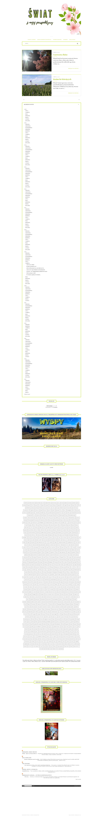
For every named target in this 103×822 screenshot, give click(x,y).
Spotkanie (40, 562)
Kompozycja (76, 594)
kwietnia (27, 115)
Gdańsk (73, 547)
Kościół (45, 510)
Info (47, 589)
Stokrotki (46, 562)
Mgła (50, 606)
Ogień (60, 611)
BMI (29, 572)
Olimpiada (74, 611)
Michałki (54, 606)
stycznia (27, 120)
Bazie (36, 572)
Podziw (33, 619)
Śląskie (28, 542)
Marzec (72, 604)
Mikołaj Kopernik (60, 606)
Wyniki (40, 507)
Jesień (43, 505)
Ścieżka (24, 542)
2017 (25, 302)
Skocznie (66, 626)
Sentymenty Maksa (72, 515)
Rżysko (71, 624)
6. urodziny (34, 569)
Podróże (65, 39)
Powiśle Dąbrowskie (76, 557)
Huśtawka (35, 589)
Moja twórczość (26, 757)
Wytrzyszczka (27, 641)
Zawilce (68, 641)
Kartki (38, 532)
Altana (63, 569)
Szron (49, 631)
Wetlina (77, 636)
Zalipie (38, 517)
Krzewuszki (43, 599)
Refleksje (54, 559)
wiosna (70, 502)
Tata (74, 520)
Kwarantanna (51, 601)
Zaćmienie (76, 641)
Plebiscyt (47, 616)
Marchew (68, 604)
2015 (25, 338)
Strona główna (32, 39)
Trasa (79, 562)
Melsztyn (46, 606)
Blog (65, 510)
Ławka (41, 646)
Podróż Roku (75, 507)
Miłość (78, 552)
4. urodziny (51, 542)
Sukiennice (51, 562)
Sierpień (77, 527)
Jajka (64, 589)
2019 (25, 251)
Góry (43, 502)
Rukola (49, 624)
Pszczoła (68, 621)
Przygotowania (38, 559)
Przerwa (53, 621)
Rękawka (67, 624)
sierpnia (27, 131)
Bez (79, 522)
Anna (71, 569)
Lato (32, 505)
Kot (73, 510)
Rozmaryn (40, 624)
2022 (25, 189)
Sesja (73, 527)
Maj (47, 520)
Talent (59, 537)
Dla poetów (76, 579)
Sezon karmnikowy (38, 626)
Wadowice (31, 636)
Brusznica (53, 574)
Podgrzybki (65, 616)
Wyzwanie (32, 641)
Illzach (43, 589)
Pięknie (62, 557)
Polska (79, 512)
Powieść (66, 619)
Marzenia (77, 604)
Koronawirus (31, 520)
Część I (32, 579)
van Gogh (29, 646)
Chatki (53, 517)
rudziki (25, 646)
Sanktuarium (31, 562)
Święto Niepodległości (40, 542)
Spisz (79, 626)
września (27, 129)
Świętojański (64, 567)
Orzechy (48, 614)
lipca (26, 110)
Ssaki (33, 512)
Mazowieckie (27, 606)
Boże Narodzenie (68, 507)
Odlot (59, 554)
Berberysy (55, 572)
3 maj (24, 569)
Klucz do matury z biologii (50, 594)
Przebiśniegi (25, 537)
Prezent (52, 527)
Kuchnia (75, 599)
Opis (70, 554)
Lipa (63, 532)
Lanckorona (37, 520)
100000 (76, 567)
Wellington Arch (65, 636)
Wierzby (32, 564)
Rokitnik (35, 624)
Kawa (38, 594)
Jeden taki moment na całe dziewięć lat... (35, 268)
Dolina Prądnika (35, 547)
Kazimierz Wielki (43, 532)
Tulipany (24, 522)
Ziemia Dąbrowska (77, 564)
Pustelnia (77, 621)
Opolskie (34, 614)
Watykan (59, 636)
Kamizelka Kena (25, 770)
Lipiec (57, 552)
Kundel (33, 601)
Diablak (59, 579)
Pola (59, 502)
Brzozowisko (58, 574)
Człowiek (36, 579)
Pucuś (73, 621)
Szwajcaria (53, 631)
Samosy (75, 624)
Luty (60, 525)
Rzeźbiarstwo (58, 624)
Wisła (79, 537)
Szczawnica (65, 562)
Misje (69, 606)
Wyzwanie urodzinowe (48, 522)
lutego (27, 119)
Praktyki (28, 559)
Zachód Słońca (26, 510)
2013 (25, 379)
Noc (78, 532)
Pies (54, 515)
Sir (48, 626)
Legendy (73, 601)
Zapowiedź (59, 641)
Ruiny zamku (62, 515)
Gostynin (69, 584)
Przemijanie (49, 621)
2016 (25, 323)
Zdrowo (71, 564)
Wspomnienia (69, 510)
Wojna (41, 564)
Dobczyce (37, 510)
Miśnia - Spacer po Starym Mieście (29, 753)
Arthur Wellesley (77, 569)
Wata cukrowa (54, 636)
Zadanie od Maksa (61, 564)
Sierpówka (44, 626)
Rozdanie (65, 527)
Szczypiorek (32, 631)
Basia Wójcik (71, 522)
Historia (77, 517)
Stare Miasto (46, 537)
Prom (33, 621)
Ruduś (36, 537)
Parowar (66, 614)
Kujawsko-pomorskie (26, 601)
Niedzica (48, 554)
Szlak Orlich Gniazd (42, 631)
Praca (29, 621)
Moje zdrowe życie (35, 554)
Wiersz (33, 507)
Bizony (35, 574)
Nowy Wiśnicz (36, 611)
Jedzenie (25, 520)
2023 (25, 166)
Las (79, 505)
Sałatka (24, 626)
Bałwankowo (50, 572)
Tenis (78, 520)
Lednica (69, 601)
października (28, 127)
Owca (59, 614)
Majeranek (59, 604)
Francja (35, 584)
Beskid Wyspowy (48, 502)
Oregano (43, 614)
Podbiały (59, 616)
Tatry (77, 631)
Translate (55, 407)
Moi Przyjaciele (31, 609)
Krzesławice (37, 599)
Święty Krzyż (66, 646)
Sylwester (56, 562)
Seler (29, 626)
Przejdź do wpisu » (73, 68)
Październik (53, 557)
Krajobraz (49, 532)
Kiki (42, 515)
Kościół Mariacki (34, 552)
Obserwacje (42, 611)
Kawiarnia (42, 594)
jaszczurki (29, 567)
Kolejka (62, 594)
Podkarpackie (75, 616)
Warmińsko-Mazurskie (41, 636)
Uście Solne (26, 636)
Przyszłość (63, 621)
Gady (70, 547)
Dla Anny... (27, 776)
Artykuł (26, 572)
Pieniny (40, 527)
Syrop (60, 562)
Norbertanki (30, 611)
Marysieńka (73, 552)
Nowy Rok (77, 510)
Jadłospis (59, 589)
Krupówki (32, 599)
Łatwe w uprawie (36, 646)
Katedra (51, 525)
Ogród (63, 554)
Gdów (47, 584)
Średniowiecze (57, 567)
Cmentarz (32, 510)
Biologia (76, 572)
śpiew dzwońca (76, 646)
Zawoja (72, 641)
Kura (36, 601)
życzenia (24, 505)
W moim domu (30, 515)
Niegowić (24, 611)
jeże (33, 567)
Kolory (28, 552)
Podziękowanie (73, 512)
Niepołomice (27, 527)
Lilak (25, 604)
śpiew (71, 646)
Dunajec (62, 547)
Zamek (65, 505)
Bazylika (44, 572)
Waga (35, 636)
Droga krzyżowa (53, 547)
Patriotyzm (71, 614)
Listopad (56, 525)
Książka (71, 599)
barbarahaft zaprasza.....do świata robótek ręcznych (37, 775)
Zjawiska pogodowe (57, 522)
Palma (30, 557)
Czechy (30, 547)
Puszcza (62, 520)
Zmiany (24, 567)
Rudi (57, 507)
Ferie (66, 547)
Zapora (54, 641)
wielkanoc (49, 507)
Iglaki (39, 589)
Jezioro (25, 532)
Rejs (31, 624)
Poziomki (77, 619)
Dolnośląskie (42, 547)
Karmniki (34, 594)
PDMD (62, 614)
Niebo (45, 515)
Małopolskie (38, 502)
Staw (71, 520)
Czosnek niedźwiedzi (71, 517)
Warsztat (48, 636)
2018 (25, 285)
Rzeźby (72, 559)
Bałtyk (76, 522)
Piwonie (32, 616)
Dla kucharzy (70, 579)
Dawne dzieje (47, 579)
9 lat (47, 569)
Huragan (30, 589)
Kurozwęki (45, 601)
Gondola (60, 584)
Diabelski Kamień (53, 579)
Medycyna (68, 525)
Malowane (51, 520)
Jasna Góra (72, 589)
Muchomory (49, 609)
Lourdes (68, 552)
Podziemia (70, 557)
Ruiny (69, 559)
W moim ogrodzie (57, 39)
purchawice (37, 567)
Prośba (36, 621)
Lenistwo (78, 601)
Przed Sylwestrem (42, 621)
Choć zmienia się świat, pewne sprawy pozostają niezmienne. (37, 765)
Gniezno (56, 584)
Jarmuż (67, 589)
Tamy (74, 631)
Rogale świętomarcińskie (61, 559)
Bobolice (39, 574)
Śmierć (63, 522)
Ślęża (51, 646)
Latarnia (64, 601)
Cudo (65, 517)
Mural (61, 609)
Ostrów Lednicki (75, 554)
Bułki (70, 574)
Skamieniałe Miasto (56, 626)
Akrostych (51, 569)
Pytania (49, 559)
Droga (34, 525)
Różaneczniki (77, 559)
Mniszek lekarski (27, 554)
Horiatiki (25, 589)
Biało (65, 572)
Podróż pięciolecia (27, 619)
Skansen (29, 512)
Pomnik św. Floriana (47, 619)
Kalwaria (26, 594)
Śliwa (48, 646)
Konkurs (42, 512)
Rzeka (67, 515)
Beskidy (66, 502)
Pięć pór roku (26, 763)
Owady (64, 512)
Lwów (55, 604)
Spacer (36, 505)
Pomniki (48, 527)
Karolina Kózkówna (31, 532)
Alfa (59, 569)
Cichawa (61, 517)
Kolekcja (66, 594)
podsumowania (61, 507)
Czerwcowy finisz (60, 54)
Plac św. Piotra (41, 616)
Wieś (36, 507)
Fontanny (25, 584)
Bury (67, 574)
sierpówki (42, 567)
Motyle (49, 510)
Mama (54, 512)
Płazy (24, 624)
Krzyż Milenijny (55, 599)
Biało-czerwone (70, 572)
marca (27, 117)
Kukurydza (52, 552)
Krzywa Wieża (49, 599)
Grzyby (51, 505)
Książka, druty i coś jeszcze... (30, 769)
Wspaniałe (45, 564)
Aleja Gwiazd (78, 542)
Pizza (36, 616)
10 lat (72, 567)
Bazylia (40, 572)
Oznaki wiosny (25, 557)
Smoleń (71, 626)
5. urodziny (28, 569)
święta (73, 505)
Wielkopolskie (74, 537)
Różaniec (40, 537)
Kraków (29, 505)
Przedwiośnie (56, 520)
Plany (44, 527)
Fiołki (38, 525)
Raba (29, 537)
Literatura (34, 604)
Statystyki (67, 520)
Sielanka (36, 562)
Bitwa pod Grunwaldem (29, 574)
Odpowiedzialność (54, 611)
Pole (57, 515)
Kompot (71, 594)
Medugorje (37, 606)
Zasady (64, 641)
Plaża (66, 557)
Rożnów (44, 624)
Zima (78, 502)
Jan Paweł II (47, 525)
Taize (70, 631)
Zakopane (50, 641)
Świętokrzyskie (60, 646)
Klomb (25, 552)
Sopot (75, 626)
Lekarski (50, 512)
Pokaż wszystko (78, 779)
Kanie (30, 594)
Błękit (74, 574)
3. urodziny (37, 512)
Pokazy (37, 619)
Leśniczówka (43, 520)
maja (26, 114)
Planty (68, 512)
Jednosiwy (77, 589)
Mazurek (32, 606)
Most (45, 554)
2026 (25, 109)
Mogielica (25, 609)
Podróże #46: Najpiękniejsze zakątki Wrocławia (37, 271)
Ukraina (24, 564)
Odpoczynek (47, 611)
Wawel (69, 537)
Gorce (65, 584)
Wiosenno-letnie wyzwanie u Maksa (30, 517)
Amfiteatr (67, 569)
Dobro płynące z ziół (31, 273)
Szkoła (36, 631)
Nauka (77, 525)
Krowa (28, 599)
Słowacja (61, 631)
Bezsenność (61, 572)
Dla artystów (64, 579)
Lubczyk (51, 604)
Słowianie (66, 631)
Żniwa (68, 567)
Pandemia (34, 557)
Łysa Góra (47, 567)
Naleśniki (65, 609)
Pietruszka (27, 616)
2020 (25, 229)
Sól (57, 631)
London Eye (39, 604)
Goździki (77, 584)
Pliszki (51, 616)
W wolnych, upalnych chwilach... (34, 274)
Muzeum (74, 532)
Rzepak (69, 527)
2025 (25, 122)
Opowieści (39, 614)
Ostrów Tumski (54, 614)
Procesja (32, 559)
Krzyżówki (66, 599)
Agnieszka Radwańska (62, 542)
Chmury (57, 517)
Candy (26, 525)
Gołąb (74, 584)
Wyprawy (50, 564)
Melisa (42, 606)
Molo (36, 609)
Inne (41, 510)
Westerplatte (72, 636)
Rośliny (47, 505)
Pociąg (55, 616)
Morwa (41, 554)
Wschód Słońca (34, 522)
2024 (25, 144)
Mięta (73, 606)
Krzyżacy (61, 599)
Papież (44, 557)
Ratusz (61, 527)
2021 (25, 207)
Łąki (44, 646)
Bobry (44, 574)
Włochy (37, 641)
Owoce (32, 527)
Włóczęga (42, 641)
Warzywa (28, 564)
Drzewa (58, 547)
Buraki (63, 574)
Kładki (60, 601)
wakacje (44, 507)
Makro (64, 604)
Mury (71, 532)
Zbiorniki (66, 564)
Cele (77, 574)
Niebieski (70, 609)
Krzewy (40, 552)
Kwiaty (55, 505)
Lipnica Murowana (63, 552)
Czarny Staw (25, 547)
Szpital (51, 537)
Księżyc (48, 552)
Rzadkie (53, 624)
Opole (30, 614)
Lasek (46, 512)
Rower (33, 537)
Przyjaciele (45, 559)
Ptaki (62, 502)
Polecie (41, 619)
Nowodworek (54, 554)
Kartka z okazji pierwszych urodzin (31, 759)
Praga (24, 559)
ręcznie (51, 467)
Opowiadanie (50, 515)
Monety (40, 609)
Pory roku (58, 619)
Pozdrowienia (72, 619)
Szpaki (70, 562)
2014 (25, 358)
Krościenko (59, 532)
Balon (33, 572)
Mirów (66, 606)
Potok (63, 619)
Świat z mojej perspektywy (51, 36)
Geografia (51, 584)
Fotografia (31, 584)
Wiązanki (37, 564)
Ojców (67, 554)
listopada (28, 126)
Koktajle (57, 594)
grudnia (27, 124)
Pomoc (54, 619)
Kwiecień (56, 601)
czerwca (27, 112)
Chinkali (30, 525)
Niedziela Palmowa (76, 609)
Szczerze (26, 631)
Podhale (69, 616)
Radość (28, 624)
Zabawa (55, 564)
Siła (51, 626)
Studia (53, 510)
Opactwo (25, 614)
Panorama (36, 527)
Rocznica (24, 512)
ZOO (46, 641)
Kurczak (40, 601)
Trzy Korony (64, 537)
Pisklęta (57, 557)
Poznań (25, 621)
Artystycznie (48, 517)
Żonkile (42, 517)
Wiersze (74, 502)
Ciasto (53, 507)
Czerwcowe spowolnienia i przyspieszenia (36, 269)
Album (56, 569)
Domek (47, 547)
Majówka (64, 525)
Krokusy (54, 532)
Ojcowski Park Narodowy (67, 611)
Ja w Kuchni (51, 589)
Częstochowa (27, 579)
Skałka (63, 626)
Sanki (79, 624)
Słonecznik (74, 562)
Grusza (69, 505)
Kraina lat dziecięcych (62, 79)
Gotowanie (78, 547)
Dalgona (41, 579)
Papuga (48, 557)
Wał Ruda (29, 522)
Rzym (63, 624)
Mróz (44, 609)
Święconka (33, 542)
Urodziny (57, 510)
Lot (47, 604)
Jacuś (56, 589)
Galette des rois (41, 584)
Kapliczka (38, 515)
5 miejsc (55, 542)
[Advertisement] (51, 800)
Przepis (57, 527)
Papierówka (40, 557)
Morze (73, 525)
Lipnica (29, 604)
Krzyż (44, 552)
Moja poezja (72, 39)
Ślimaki (52, 567)
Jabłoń (42, 525)
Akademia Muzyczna (70, 542)
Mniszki (76, 606)
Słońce (55, 537)
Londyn (44, 604)
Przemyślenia (28, 507)
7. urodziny (39, 569)
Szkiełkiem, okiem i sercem (29, 752)
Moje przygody (59, 512)
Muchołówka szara (55, 609)
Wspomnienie (41, 522)
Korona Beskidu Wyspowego (44, 39)
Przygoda (58, 621)
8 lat (43, 569)
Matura (67, 532)
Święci (55, 646)
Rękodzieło (25, 562)
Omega (79, 611)
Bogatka (48, 574)
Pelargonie (77, 614)
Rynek (59, 505)
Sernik (32, 626)
